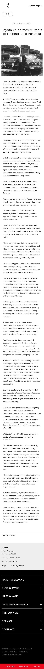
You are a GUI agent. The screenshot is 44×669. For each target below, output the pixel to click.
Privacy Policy (23, 651)
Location (10, 13)
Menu (40, 13)
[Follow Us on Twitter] (7, 641)
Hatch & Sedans (13, 579)
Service (7, 621)
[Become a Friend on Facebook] (3, 641)
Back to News (8, 535)
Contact (8, 629)
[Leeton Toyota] (5, 5)
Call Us (4, 13)
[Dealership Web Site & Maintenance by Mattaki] (6, 659)
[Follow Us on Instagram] (11, 641)
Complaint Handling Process (12, 654)
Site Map (13, 651)
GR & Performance (15, 604)
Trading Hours (17, 565)
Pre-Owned (10, 612)
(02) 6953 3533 (13, 557)
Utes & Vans (10, 596)
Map (3, 565)
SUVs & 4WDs (10, 588)
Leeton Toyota (35, 5)
